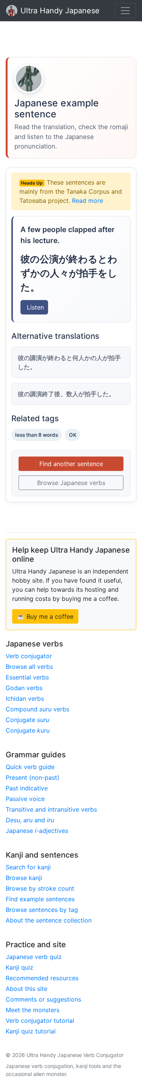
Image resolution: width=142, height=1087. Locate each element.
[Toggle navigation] (125, 10)
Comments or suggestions (43, 999)
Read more (87, 200)
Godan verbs (24, 688)
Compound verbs (37, 709)
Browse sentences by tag (42, 909)
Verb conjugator (29, 656)
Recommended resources (42, 978)
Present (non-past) (32, 777)
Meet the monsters (32, 1010)
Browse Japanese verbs (71, 483)
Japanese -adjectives (37, 830)
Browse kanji (24, 878)
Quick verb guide (30, 767)
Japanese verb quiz (34, 957)
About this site (26, 988)
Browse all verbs (29, 666)
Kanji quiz (19, 967)
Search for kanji (28, 867)
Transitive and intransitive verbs (51, 809)
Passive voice (25, 799)
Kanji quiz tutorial (31, 1031)
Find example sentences (40, 899)
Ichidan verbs (25, 698)
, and (30, 820)
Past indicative (27, 788)
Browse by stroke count (40, 888)
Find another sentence (71, 464)
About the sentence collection (49, 920)
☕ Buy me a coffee (45, 616)
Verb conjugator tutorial (40, 1020)
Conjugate (27, 720)
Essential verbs (27, 677)
